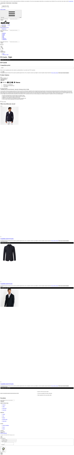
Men (3, 35)
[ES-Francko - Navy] (37, 171)
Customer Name (4, 439)
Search (2, 31)
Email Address (2, 400)
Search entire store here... (4, 18)
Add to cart (2, 80)
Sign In (1, 27)
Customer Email (4, 440)
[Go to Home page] (5, 23)
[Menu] (5, 447)
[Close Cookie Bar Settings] (0, 451)
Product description (4, 88)
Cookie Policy (71, 1)
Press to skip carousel (54, 72)
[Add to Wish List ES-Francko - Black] (0, 381)
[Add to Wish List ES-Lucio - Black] (0, 281)
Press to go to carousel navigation (64, 72)
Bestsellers (4, 33)
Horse (3, 37)
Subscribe (2, 401)
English (2, 432)
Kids (3, 36)
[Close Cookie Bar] (0, 4)
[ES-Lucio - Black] (37, 262)
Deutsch (1, 433)
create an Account (6, 27)
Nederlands (5, 433)
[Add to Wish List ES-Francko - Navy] (0, 236)
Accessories (4, 38)
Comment (3, 444)
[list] (37, 248)
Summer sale (4, 39)
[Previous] (0, 106)
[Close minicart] (1, 47)
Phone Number (4, 441)
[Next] (1, 106)
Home (3, 53)
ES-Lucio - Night (5, 54)
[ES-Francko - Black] (37, 335)
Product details (3, 101)
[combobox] (37, 18)
